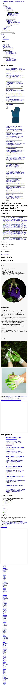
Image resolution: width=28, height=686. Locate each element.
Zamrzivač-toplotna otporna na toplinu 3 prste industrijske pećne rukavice (15, 78)
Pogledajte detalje (9, 445)
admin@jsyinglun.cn (7, 501)
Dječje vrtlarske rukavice (19, 523)
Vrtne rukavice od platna (19, 522)
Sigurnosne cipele (9, 25)
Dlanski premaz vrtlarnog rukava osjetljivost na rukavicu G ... (15, 457)
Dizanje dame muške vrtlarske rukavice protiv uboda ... (14, 467)
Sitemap (21, 521)
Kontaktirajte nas (6, 30)
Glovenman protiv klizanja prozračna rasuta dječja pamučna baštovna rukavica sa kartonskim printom (13, 399)
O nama (4, 5)
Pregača (7, 27)
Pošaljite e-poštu (4, 527)
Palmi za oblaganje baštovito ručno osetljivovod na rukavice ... (13, 181)
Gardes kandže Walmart (5, 524)
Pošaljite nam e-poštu (5, 254)
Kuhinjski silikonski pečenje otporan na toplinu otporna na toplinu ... (14, 127)
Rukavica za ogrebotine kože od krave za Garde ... (14, 486)
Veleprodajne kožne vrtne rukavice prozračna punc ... (15, 448)
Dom (4, 3)
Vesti (4, 29)
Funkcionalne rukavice (10, 10)
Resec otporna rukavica (10, 19)
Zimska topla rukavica (12, 15)
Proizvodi (5, 6)
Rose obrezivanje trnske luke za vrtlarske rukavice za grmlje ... (14, 194)
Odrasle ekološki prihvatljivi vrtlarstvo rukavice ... (13, 438)
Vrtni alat (8, 26)
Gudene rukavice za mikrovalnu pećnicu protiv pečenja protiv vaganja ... (14, 134)
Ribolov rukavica (11, 14)
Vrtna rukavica (9, 7)
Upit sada (2, 520)
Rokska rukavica (9, 20)
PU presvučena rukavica (13, 23)
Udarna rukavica (9, 9)
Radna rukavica (9, 16)
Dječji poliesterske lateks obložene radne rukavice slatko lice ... (14, 141)
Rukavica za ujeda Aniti (13, 12)
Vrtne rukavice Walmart (9, 523)
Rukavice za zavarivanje (11, 17)
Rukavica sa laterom (12, 21)
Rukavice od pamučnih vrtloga (7, 522)
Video (4, 28)
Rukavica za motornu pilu (13, 13)
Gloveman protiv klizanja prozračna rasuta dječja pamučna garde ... (14, 147)
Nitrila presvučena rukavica (14, 22)
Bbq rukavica (8, 8)
